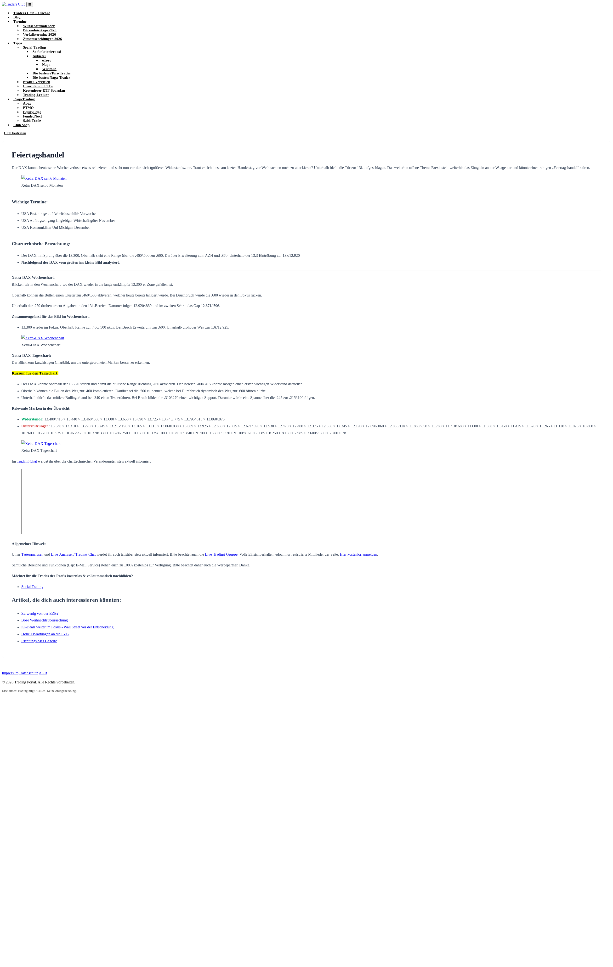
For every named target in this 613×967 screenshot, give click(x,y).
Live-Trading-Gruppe (221, 554)
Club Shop (21, 125)
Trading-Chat (27, 461)
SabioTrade (32, 120)
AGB (43, 673)
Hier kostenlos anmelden (358, 554)
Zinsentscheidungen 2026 (42, 39)
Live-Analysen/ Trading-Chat (73, 554)
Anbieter (39, 56)
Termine (20, 21)
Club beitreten (15, 133)
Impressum (10, 673)
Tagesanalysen (32, 554)
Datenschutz (28, 673)
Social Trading (32, 587)
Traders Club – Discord (31, 13)
